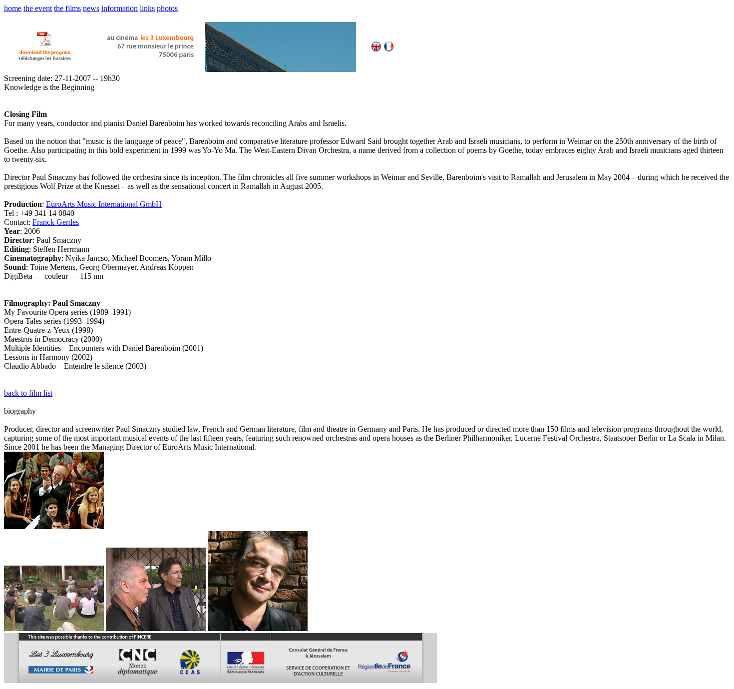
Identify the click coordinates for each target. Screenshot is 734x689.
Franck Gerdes (55, 222)
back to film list (28, 393)
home (12, 8)
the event (37, 8)
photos (167, 8)
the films (67, 8)
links (147, 8)
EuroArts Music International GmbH (104, 204)
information (119, 8)
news (91, 8)
